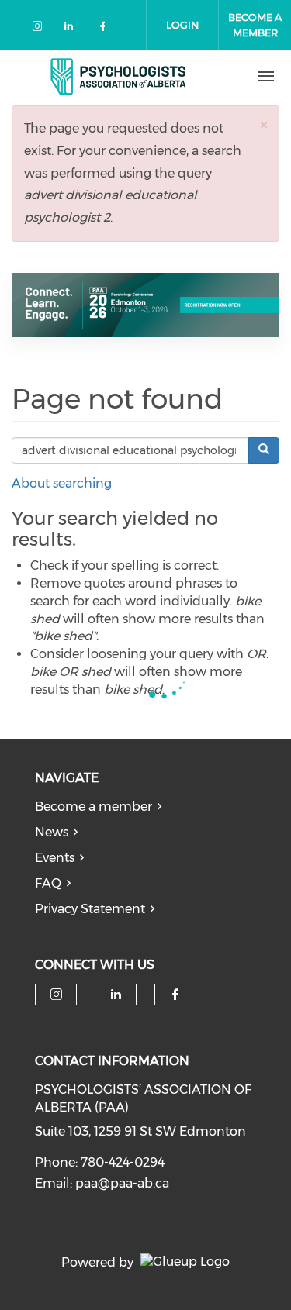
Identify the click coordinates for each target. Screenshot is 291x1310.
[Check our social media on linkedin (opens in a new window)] (73, 29)
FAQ (48, 883)
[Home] (119, 77)
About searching (62, 483)
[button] (264, 124)
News (51, 832)
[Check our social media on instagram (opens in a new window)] (40, 29)
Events (54, 857)
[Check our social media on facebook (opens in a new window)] (105, 29)
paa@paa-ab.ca (122, 1183)
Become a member (93, 806)
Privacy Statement (90, 908)
